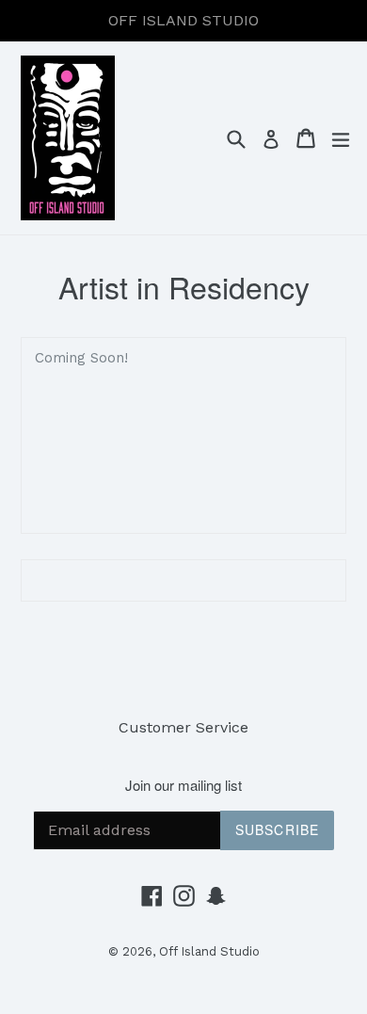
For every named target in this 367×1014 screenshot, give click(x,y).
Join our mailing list (183, 785)
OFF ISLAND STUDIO (183, 20)
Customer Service (183, 727)
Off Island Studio (209, 951)
